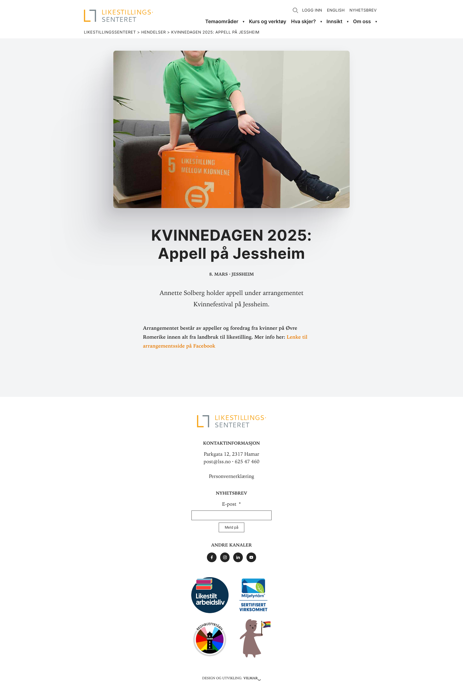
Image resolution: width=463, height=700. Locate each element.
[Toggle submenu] (243, 21)
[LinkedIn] (238, 557)
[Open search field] (295, 10)
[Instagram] (225, 557)
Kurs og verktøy (267, 21)
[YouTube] (251, 557)
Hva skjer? (303, 21)
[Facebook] (212, 557)
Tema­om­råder (221, 21)
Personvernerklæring (231, 476)
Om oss (362, 21)
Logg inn (312, 10)
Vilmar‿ (252, 678)
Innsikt (334, 21)
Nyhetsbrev (363, 10)
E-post (230, 504)
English (336, 10)
